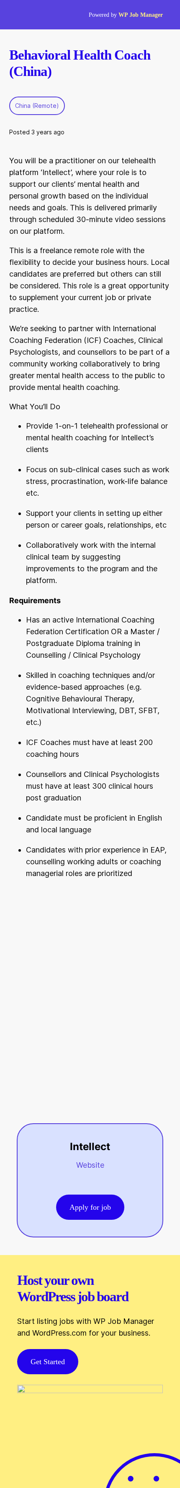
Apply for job (90, 1207)
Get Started (48, 1361)
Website (90, 1165)
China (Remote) (37, 105)
